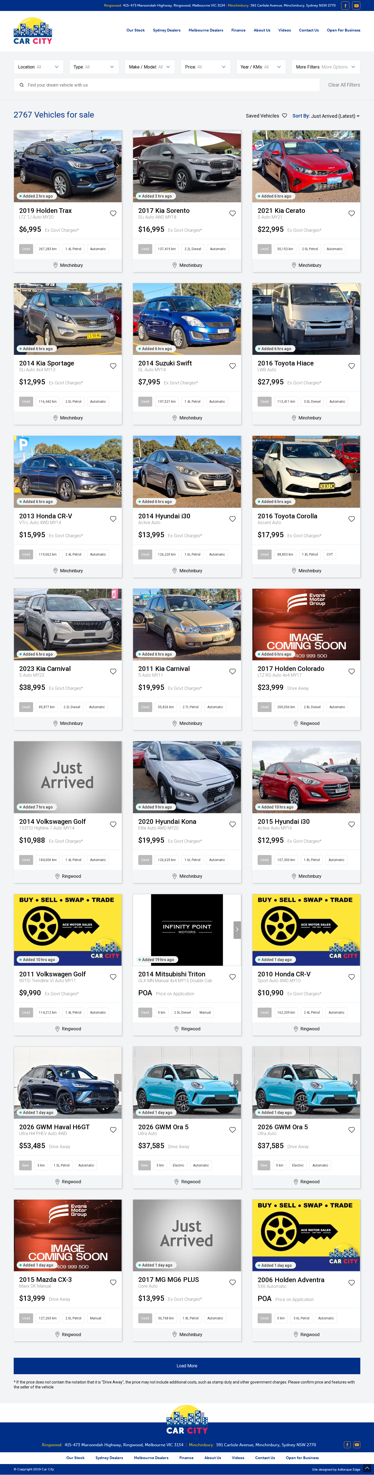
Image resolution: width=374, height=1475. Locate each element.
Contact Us (309, 30)
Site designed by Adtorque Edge (336, 1469)
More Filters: (308, 67)
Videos (284, 30)
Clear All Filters (344, 85)
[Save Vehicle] (113, 214)
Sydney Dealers (166, 30)
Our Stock (135, 30)
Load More (187, 1365)
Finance (238, 30)
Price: (190, 67)
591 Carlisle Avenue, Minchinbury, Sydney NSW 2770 (293, 5)
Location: (26, 67)
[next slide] (118, 166)
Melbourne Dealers (206, 30)
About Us (262, 30)
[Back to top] (367, 1468)
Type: (79, 67)
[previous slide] (17, 166)
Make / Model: (143, 67)
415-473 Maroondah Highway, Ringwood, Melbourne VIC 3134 (173, 5)
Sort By (300, 116)
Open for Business (343, 30)
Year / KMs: (252, 67)
